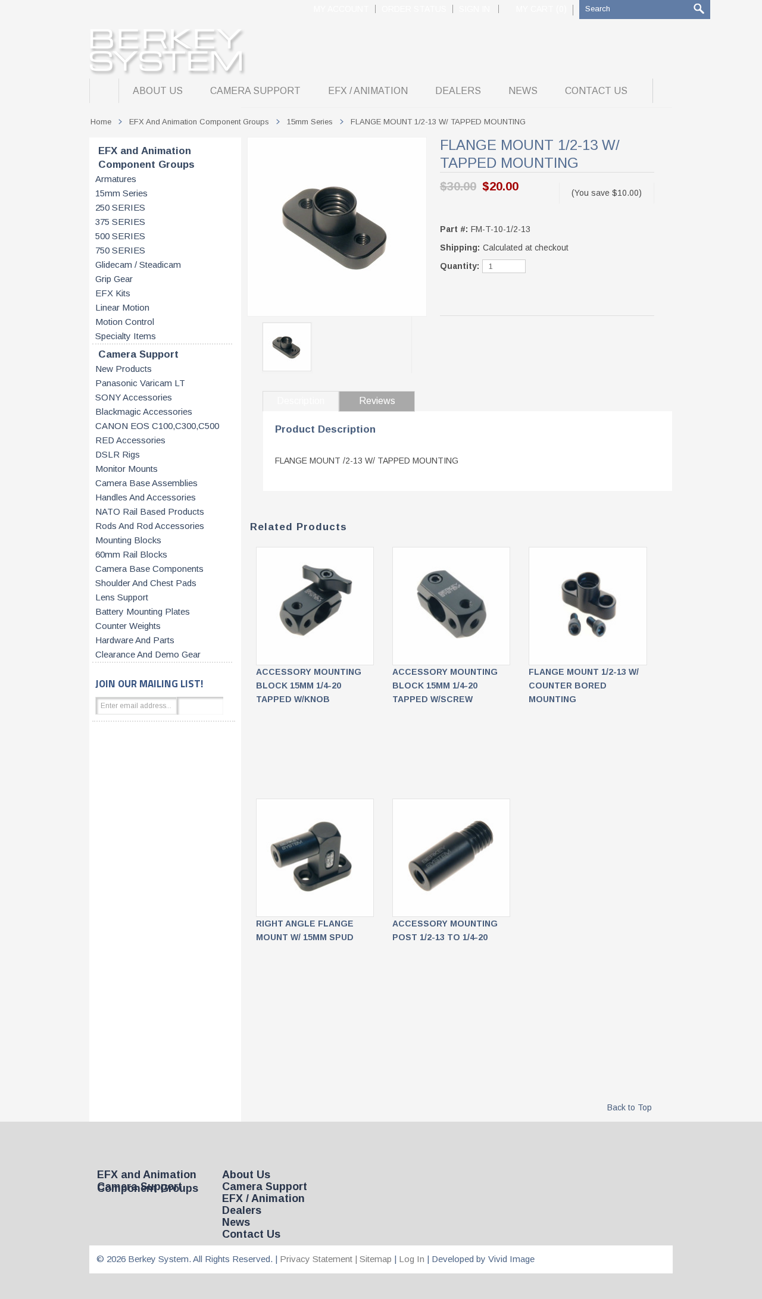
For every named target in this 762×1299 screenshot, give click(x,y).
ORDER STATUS (414, 9)
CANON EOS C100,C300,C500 (157, 426)
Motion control (124, 322)
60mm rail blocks (131, 554)
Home (100, 121)
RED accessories (130, 440)
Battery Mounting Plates (142, 611)
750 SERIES (120, 250)
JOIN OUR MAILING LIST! (149, 683)
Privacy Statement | (320, 1259)
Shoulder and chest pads (145, 583)
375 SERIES (120, 222)
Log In (411, 1259)
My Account (341, 9)
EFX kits (112, 293)
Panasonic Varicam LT (140, 383)
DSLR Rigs (117, 454)
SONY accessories (133, 397)
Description (300, 401)
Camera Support (138, 354)
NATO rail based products (149, 512)
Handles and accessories (145, 497)
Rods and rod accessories (149, 526)
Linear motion (122, 307)
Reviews (377, 401)
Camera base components (149, 569)
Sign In (474, 9)
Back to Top (629, 1107)
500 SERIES (120, 236)
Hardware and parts (134, 640)
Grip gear (114, 279)
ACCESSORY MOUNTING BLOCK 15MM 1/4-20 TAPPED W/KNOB (308, 685)
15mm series (121, 193)
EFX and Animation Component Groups (146, 157)
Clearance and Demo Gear (148, 654)
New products (123, 369)
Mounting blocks (128, 540)
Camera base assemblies (146, 483)
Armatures (115, 179)
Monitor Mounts (126, 469)
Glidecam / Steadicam (138, 265)
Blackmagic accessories (143, 412)
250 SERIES (120, 207)
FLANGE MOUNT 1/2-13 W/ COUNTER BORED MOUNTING (584, 685)
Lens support (121, 597)
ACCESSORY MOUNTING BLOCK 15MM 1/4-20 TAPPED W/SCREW (445, 685)
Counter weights (128, 626)
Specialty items (125, 336)
